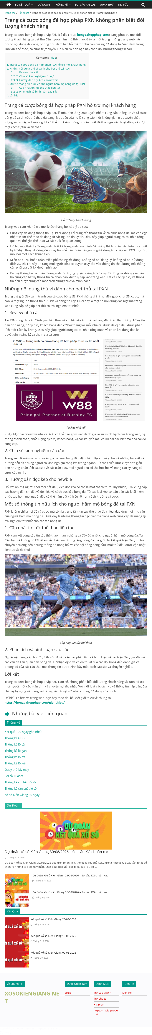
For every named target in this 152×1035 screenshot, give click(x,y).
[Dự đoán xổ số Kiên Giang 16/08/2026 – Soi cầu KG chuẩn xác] (18, 893)
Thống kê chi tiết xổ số (20, 782)
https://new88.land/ (49, 1028)
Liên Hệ (127, 992)
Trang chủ (10, 12)
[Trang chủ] (9, 5)
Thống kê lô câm (16, 744)
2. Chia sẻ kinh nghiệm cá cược (33, 76)
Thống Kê (61, 4)
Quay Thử (106, 4)
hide (53, 57)
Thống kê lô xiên (16, 763)
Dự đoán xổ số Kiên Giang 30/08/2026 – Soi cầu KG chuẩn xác (57, 851)
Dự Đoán (43, 4)
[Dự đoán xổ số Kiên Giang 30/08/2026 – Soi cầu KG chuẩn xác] (76, 814)
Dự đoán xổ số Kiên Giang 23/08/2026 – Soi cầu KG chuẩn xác (70, 875)
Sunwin (5, 1032)
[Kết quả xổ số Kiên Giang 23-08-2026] (18, 920)
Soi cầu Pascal (14, 776)
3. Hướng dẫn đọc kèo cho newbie (34, 80)
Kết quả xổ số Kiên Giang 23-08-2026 (53, 919)
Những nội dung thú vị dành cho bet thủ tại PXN (38, 68)
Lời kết (12, 95)
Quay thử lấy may (17, 770)
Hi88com (99, 1004)
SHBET (69, 992)
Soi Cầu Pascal (85, 4)
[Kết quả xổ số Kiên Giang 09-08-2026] (18, 953)
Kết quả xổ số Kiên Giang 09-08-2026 (53, 952)
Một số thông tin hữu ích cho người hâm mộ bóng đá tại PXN (46, 84)
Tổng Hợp (23, 12)
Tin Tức (123, 4)
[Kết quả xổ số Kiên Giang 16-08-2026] (18, 936)
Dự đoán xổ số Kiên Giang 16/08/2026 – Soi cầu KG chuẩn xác (70, 892)
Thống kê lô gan (16, 751)
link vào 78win (102, 992)
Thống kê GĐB (14, 738)
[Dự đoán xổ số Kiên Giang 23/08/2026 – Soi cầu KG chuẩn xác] (18, 876)
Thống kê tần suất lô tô (21, 788)
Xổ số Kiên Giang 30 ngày (22, 795)
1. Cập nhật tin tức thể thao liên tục (35, 87)
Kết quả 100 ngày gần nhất (23, 732)
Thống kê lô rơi (15, 757)
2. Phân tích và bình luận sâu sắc (34, 91)
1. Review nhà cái (24, 72)
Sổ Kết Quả (22, 4)
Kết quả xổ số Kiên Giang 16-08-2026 (53, 936)
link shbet (100, 998)
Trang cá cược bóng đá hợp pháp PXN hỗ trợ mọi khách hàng (46, 64)
